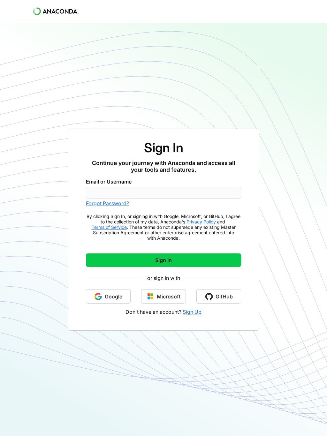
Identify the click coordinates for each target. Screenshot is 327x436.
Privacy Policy (201, 221)
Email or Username (109, 181)
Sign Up (192, 312)
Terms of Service (109, 227)
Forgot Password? (107, 203)
